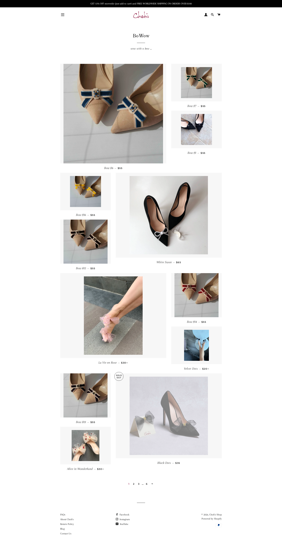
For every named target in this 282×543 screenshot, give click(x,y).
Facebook (124, 514)
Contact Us (65, 533)
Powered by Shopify (212, 518)
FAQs (62, 514)
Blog (62, 528)
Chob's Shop (215, 514)
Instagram (124, 519)
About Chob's (67, 519)
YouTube (123, 524)
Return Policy (67, 524)
